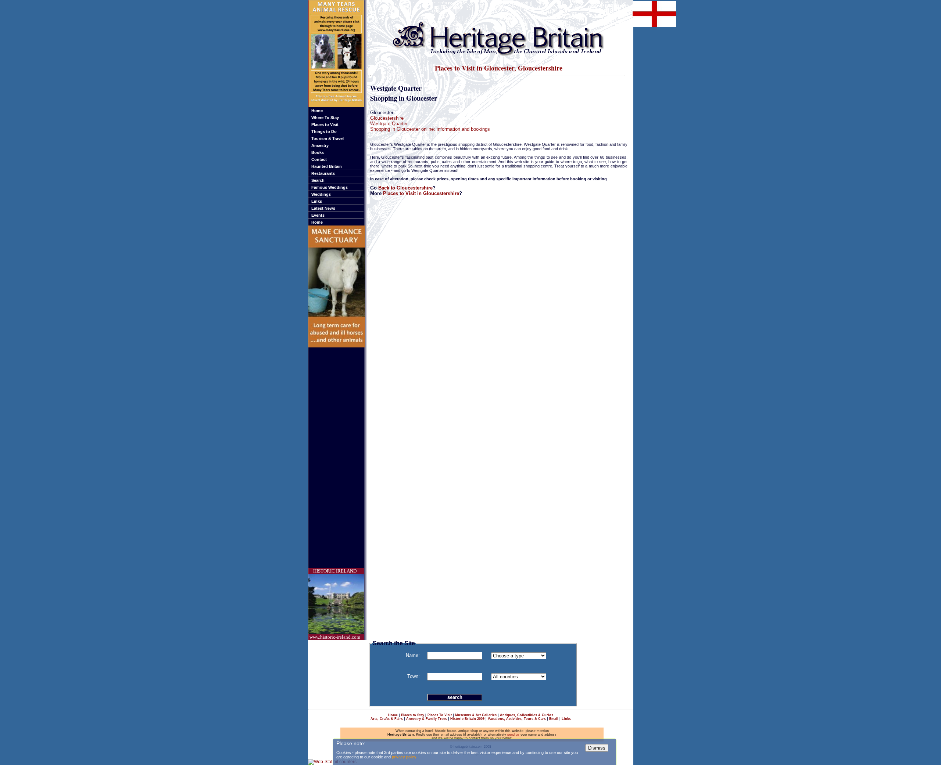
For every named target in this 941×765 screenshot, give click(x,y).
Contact (319, 159)
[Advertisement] (338, 457)
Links (316, 201)
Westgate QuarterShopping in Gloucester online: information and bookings (430, 126)
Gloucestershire (387, 118)
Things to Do (324, 131)
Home (317, 110)
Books (317, 152)
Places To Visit (439, 715)
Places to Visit (325, 124)
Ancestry (320, 145)
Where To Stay (325, 117)
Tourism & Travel (327, 138)
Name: (413, 655)
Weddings (321, 194)
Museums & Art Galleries (476, 715)
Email (553, 719)
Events (318, 215)
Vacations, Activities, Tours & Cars (517, 719)
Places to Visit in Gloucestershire (421, 193)
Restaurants (323, 173)
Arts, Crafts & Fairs (387, 719)
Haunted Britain (326, 166)
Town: (413, 676)
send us (513, 734)
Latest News (323, 208)
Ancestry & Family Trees (426, 719)
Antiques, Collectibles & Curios (526, 715)
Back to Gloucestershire (405, 188)
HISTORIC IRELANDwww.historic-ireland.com (335, 604)
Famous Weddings (329, 187)
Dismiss (596, 748)
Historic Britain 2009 (467, 719)
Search (318, 180)
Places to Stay (412, 715)
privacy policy (404, 757)
